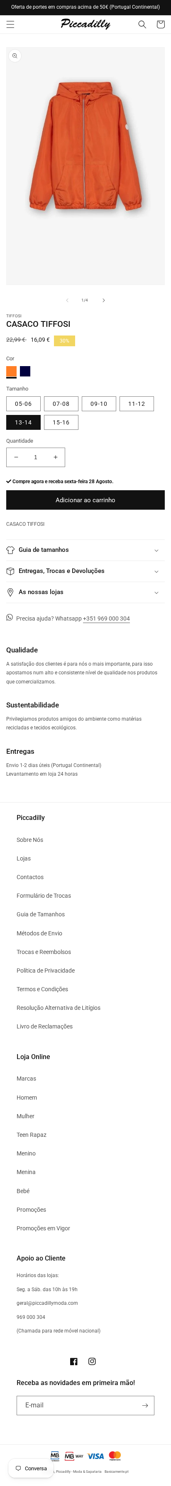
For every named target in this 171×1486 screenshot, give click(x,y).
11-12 (136, 403)
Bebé (23, 1191)
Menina (26, 1172)
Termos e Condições (42, 989)
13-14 (23, 422)
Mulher (25, 1116)
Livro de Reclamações (45, 1026)
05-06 (23, 403)
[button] (10, 24)
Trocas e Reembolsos (44, 952)
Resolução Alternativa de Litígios (58, 1007)
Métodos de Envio (39, 933)
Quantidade (19, 441)
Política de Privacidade (46, 970)
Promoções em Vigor (43, 1228)
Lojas (24, 858)
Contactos (30, 877)
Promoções (31, 1209)
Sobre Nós (30, 839)
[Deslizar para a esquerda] (67, 300)
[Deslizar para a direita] (104, 300)
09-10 (98, 403)
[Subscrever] (145, 1405)
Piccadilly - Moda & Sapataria (79, 1471)
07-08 (61, 403)
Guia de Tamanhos (41, 914)
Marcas (26, 1078)
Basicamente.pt (117, 1471)
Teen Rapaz (31, 1134)
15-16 (61, 422)
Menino (26, 1153)
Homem (27, 1097)
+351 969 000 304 (106, 618)
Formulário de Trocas (44, 895)
